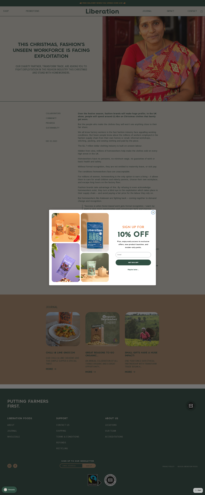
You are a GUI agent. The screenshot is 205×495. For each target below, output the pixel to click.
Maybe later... (133, 269)
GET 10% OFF (133, 262)
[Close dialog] (153, 212)
